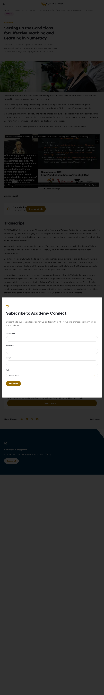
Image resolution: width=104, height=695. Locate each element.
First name (10, 333)
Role (8, 370)
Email (8, 358)
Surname (10, 345)
